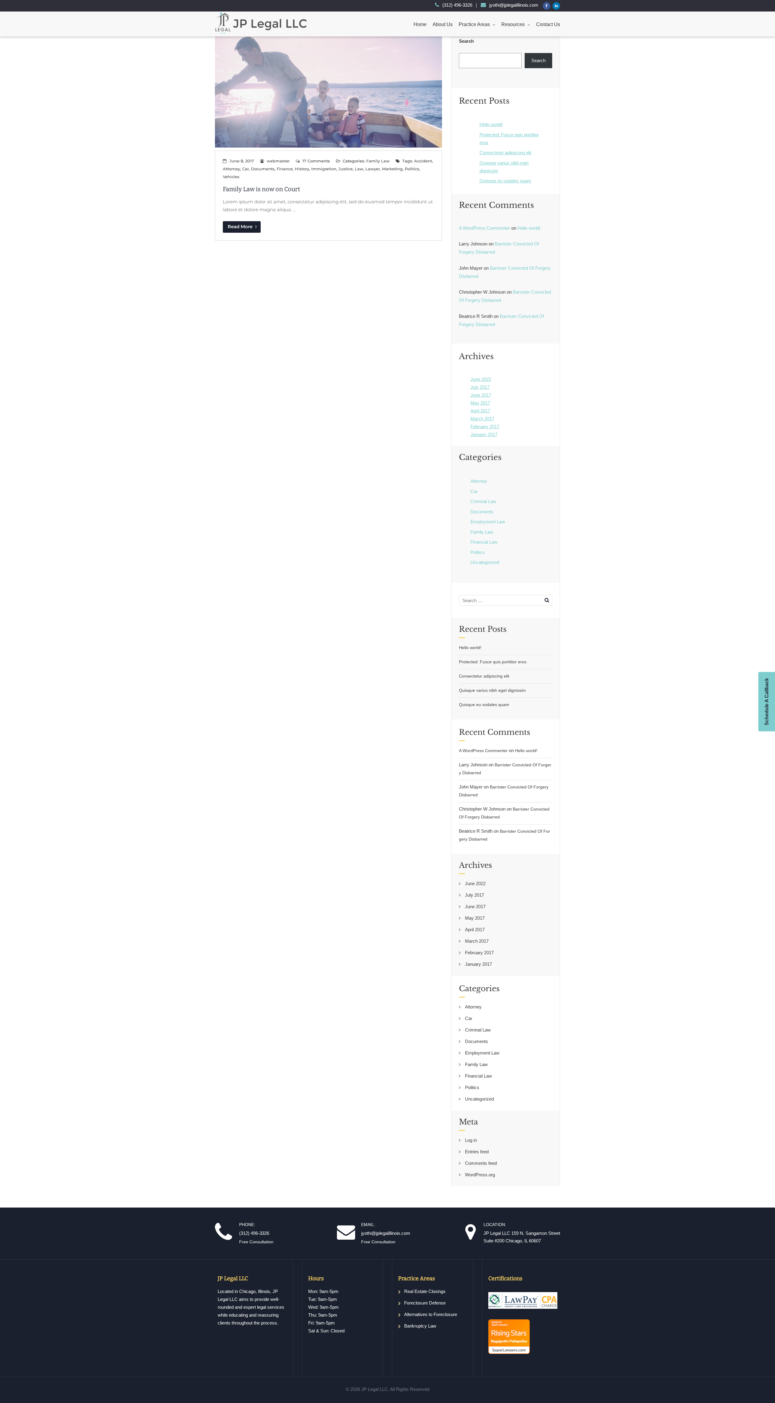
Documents (263, 168)
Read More (241, 226)
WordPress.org (480, 1174)
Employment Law (487, 521)
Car (245, 168)
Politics (412, 168)
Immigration (323, 168)
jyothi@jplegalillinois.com (513, 5)
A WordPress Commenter (484, 228)
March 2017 (482, 418)
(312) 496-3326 (457, 5)
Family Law (378, 160)
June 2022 (480, 379)
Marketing (392, 168)
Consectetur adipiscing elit (505, 152)
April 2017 (480, 410)
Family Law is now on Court (261, 189)
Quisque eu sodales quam (505, 180)
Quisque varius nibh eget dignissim (492, 690)
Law (359, 168)
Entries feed (477, 1151)
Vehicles (231, 176)
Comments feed (481, 1163)
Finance (285, 168)
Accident (423, 160)
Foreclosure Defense (425, 1302)
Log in (471, 1140)
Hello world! (491, 124)
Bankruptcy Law (420, 1325)
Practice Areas (474, 24)
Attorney (231, 168)
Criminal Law (483, 501)
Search (466, 41)
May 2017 (480, 402)
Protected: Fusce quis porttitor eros (492, 661)
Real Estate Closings (425, 1291)
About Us (443, 24)
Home (420, 24)
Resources (513, 24)
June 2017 (480, 395)
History (302, 168)
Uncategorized (484, 562)
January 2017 (483, 434)
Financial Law (483, 542)
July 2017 (480, 387)
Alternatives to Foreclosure (430, 1314)
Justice (345, 168)
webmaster (278, 160)
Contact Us (548, 24)
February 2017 (484, 426)
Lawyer (372, 168)
